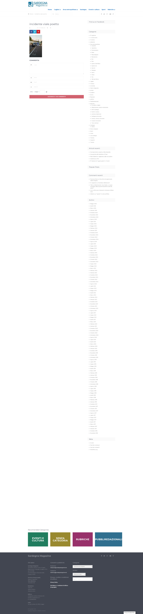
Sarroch (93, 68)
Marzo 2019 (93, 371)
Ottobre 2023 (93, 259)
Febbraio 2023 (93, 271)
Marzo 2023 (93, 268)
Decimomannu (95, 50)
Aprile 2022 (93, 293)
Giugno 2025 (93, 224)
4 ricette (92, 40)
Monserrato (94, 57)
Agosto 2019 (93, 360)
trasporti (92, 140)
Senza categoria (94, 129)
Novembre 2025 (94, 215)
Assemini (94, 46)
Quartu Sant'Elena (96, 64)
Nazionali (92, 97)
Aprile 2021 (93, 320)
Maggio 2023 (93, 266)
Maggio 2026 (93, 204)
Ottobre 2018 (93, 382)
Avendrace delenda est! (104, 183)
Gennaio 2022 (93, 299)
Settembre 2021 (94, 308)
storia (91, 133)
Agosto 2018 (93, 386)
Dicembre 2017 (93, 404)
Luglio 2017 (93, 415)
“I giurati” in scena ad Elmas (102, 194)
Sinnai (93, 75)
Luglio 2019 (93, 362)
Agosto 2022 (93, 284)
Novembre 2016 (94, 433)
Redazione (33, 28)
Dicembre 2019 (93, 351)
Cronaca (92, 84)
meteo (93, 127)
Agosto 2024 (93, 242)
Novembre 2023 (94, 257)
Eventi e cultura (94, 10)
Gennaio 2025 (93, 230)
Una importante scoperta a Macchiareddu (100, 152)
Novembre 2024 (94, 235)
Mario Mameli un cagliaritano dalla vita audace (101, 157)
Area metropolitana (69, 10)
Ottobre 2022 (93, 279)
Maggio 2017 (93, 420)
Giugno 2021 (93, 315)
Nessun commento (56, 28)
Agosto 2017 (93, 413)
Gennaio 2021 (93, 326)
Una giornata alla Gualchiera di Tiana (98, 154)
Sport (104, 10)
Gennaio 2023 (93, 273)
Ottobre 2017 (93, 409)
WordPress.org (93, 450)
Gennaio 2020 (93, 348)
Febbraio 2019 (93, 373)
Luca (91, 190)
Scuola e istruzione (96, 121)
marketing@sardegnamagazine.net (58, 572)
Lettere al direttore (96, 114)
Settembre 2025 (94, 217)
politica (92, 99)
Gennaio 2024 (93, 253)
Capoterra (94, 48)
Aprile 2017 (93, 422)
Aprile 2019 (93, 368)
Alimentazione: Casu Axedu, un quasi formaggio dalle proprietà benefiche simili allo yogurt (101, 186)
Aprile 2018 (93, 395)
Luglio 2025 (93, 222)
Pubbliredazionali (94, 101)
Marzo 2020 (93, 344)
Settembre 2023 (94, 262)
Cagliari (56, 10)
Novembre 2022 (94, 277)
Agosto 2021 (93, 311)
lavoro (91, 95)
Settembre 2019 (94, 357)
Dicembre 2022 (94, 275)
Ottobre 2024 (93, 237)
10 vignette (93, 35)
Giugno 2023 (93, 264)
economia (92, 86)
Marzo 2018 (93, 397)
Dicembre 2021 (93, 302)
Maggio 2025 (93, 226)
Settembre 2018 (94, 384)
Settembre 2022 (94, 282)
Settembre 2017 (94, 411)
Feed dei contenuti (95, 445)
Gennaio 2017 (93, 429)
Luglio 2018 (93, 389)
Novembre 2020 (94, 331)
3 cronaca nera (93, 38)
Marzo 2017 (93, 424)
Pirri (92, 59)
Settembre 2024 (94, 239)
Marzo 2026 (93, 208)
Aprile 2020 (93, 342)
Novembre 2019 (94, 353)
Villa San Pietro (95, 79)
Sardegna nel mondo (96, 116)
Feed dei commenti (95, 447)
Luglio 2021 (93, 313)
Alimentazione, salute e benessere (100, 107)
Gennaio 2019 (93, 375)
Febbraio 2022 (93, 297)
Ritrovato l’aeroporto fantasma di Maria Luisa (102, 191)
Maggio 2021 (93, 317)
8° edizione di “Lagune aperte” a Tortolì (99, 161)
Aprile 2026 (93, 206)
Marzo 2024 (93, 250)
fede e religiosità (94, 88)
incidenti (92, 93)
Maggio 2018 (93, 393)
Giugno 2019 (93, 364)
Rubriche (111, 10)
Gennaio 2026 (93, 210)
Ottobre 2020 (93, 333)
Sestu (93, 72)
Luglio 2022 (93, 286)
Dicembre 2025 (94, 213)
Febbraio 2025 (93, 228)
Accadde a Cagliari (96, 105)
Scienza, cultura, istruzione (98, 119)
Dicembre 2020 (94, 328)
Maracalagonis (95, 55)
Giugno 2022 (93, 288)
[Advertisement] (101, 465)
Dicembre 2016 (93, 431)
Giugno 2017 (93, 417)
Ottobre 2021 (93, 306)
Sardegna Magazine (39, 556)
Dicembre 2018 (93, 377)
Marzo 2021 (93, 322)
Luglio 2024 (93, 244)
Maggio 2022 (93, 291)
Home (50, 10)
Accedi (92, 443)
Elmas (93, 52)
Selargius (94, 70)
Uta (92, 77)
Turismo (92, 142)
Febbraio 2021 (93, 324)
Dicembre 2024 (94, 233)
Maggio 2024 (93, 248)
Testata (92, 138)
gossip (91, 90)
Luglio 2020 (93, 340)
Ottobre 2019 (93, 355)
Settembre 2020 (94, 335)
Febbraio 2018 (93, 400)
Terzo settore (95, 123)
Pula (92, 61)
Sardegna (83, 10)
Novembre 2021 (94, 304)
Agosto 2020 (93, 337)
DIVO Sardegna (95, 110)
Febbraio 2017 (93, 426)
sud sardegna (93, 136)
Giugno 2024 (93, 246)
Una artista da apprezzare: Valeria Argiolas (101, 180)
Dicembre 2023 (93, 255)
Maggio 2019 (93, 366)
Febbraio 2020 (93, 346)
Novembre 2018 (94, 380)
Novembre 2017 (94, 406)
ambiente (92, 42)
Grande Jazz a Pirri (94, 159)
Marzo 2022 (93, 295)
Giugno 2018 (93, 391)
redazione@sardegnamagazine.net (58, 568)
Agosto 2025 (93, 219)
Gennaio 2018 (93, 402)
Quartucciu (94, 66)
